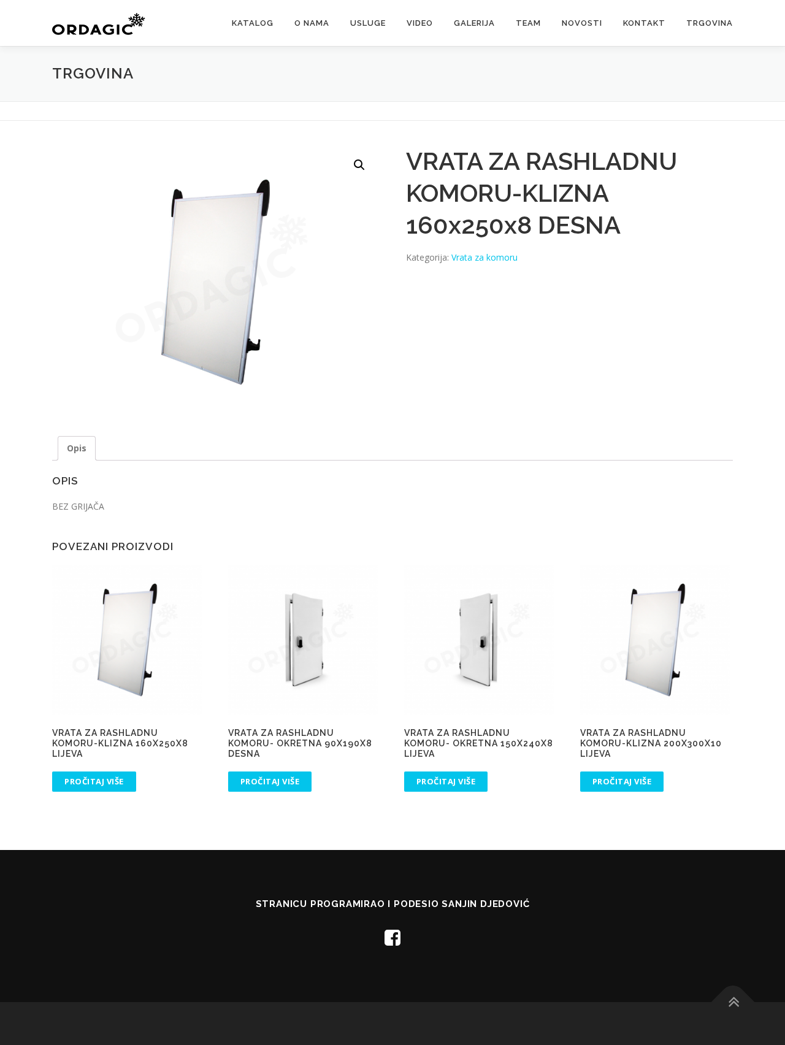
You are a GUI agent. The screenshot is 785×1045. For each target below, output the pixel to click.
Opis (76, 448)
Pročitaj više (94, 781)
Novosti (582, 23)
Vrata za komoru (484, 257)
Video (420, 23)
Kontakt (644, 23)
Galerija (474, 23)
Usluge (368, 23)
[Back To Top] (733, 1002)
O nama (311, 23)
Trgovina (709, 23)
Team (528, 23)
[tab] (77, 448)
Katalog (253, 23)
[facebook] (392, 937)
